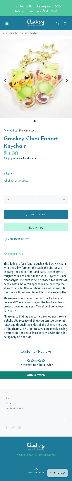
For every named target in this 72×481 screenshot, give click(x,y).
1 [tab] (35, 121)
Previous (5, 80)
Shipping (8, 158)
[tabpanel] (36, 78)
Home (4, 33)
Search (9, 398)
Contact (9, 403)
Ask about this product (16, 180)
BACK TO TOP (36, 473)
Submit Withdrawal (14, 408)
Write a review (36, 375)
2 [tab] (37, 121)
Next (66, 80)
